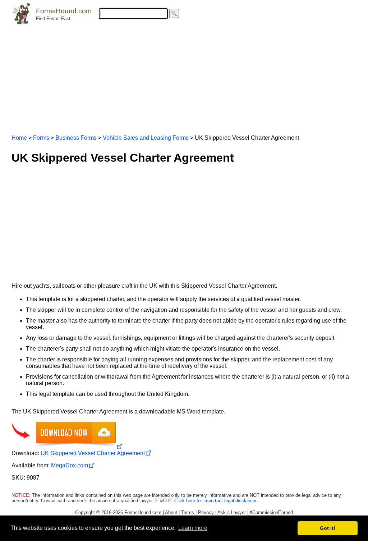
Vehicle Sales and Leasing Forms (146, 138)
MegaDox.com (69, 465)
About (171, 512)
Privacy (206, 512)
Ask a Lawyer (231, 512)
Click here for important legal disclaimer (215, 500)
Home (19, 138)
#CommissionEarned (271, 512)
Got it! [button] (327, 528)
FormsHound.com (64, 11)
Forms (41, 138)
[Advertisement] (184, 76)
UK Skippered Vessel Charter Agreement (93, 453)
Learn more (192, 528)
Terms (187, 512)
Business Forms (76, 138)
